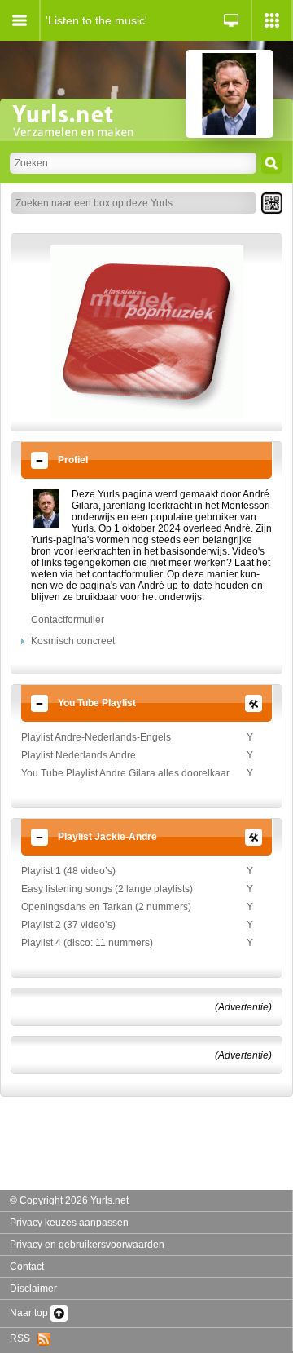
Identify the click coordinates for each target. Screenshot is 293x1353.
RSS (23, 1338)
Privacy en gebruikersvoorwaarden (87, 1244)
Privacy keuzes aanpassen (69, 1222)
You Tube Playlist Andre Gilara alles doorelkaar (125, 773)
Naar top (30, 1313)
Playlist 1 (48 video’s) (68, 871)
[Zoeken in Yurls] (271, 163)
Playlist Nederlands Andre (78, 755)
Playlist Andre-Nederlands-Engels (96, 737)
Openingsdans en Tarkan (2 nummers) (106, 907)
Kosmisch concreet (73, 641)
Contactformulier (67, 620)
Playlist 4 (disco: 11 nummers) (87, 942)
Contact (27, 1266)
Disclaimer (33, 1288)
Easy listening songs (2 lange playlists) (107, 889)
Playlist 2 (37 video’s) (68, 925)
